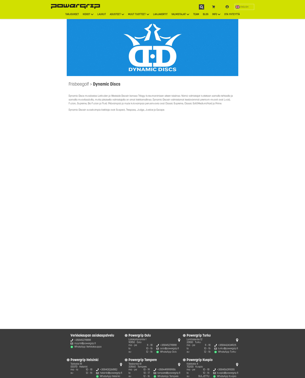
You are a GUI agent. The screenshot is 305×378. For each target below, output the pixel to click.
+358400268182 (108, 369)
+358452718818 (82, 340)
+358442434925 (227, 345)
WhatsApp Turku (227, 352)
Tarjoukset (72, 14)
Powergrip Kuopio (200, 360)
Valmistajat (178, 14)
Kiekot (86, 14)
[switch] (244, 7)
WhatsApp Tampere (167, 376)
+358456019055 (226, 369)
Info (214, 14)
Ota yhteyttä (232, 14)
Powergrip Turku (199, 336)
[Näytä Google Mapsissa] (179, 341)
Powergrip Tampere (143, 360)
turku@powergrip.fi (228, 348)
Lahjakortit (160, 14)
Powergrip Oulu (140, 336)
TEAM (196, 14)
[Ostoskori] (213, 7)
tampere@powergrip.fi (168, 373)
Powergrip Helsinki (84, 360)
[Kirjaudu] (227, 7)
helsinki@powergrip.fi (111, 373)
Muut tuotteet (137, 14)
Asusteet (115, 14)
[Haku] (201, 7)
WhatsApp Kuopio (226, 376)
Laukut (101, 14)
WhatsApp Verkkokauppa (88, 347)
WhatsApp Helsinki (110, 376)
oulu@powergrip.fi (169, 348)
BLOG (205, 14)
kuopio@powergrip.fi (227, 373)
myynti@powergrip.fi (85, 343)
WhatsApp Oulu (168, 352)
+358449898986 (166, 369)
